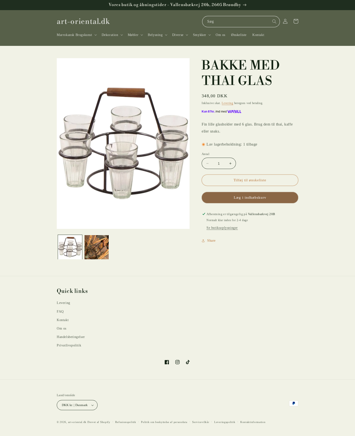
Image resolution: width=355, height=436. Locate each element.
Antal (205, 154)
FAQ (60, 311)
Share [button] (211, 241)
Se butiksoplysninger (222, 228)
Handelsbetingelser (71, 337)
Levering (227, 103)
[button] (76, 35)
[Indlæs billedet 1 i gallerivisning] (70, 247)
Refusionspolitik (125, 422)
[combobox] (241, 21)
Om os (61, 328)
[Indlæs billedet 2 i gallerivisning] (97, 247)
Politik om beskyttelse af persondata (164, 422)
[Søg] (274, 21)
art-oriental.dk (77, 422)
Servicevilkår (200, 422)
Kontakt (63, 320)
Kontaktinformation (253, 422)
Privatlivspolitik (69, 345)
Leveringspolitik (224, 422)
